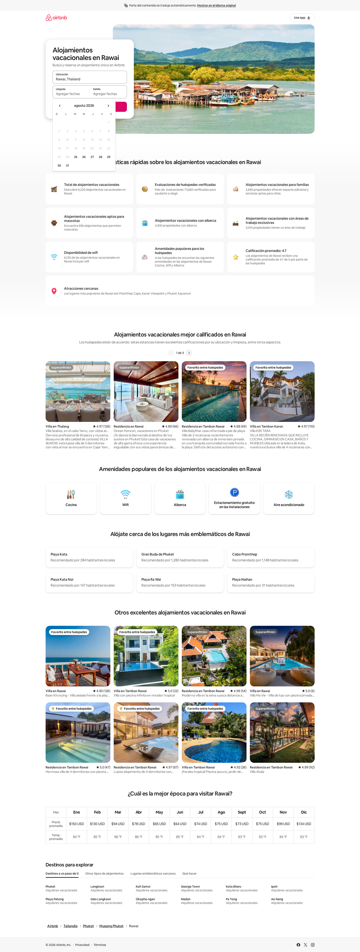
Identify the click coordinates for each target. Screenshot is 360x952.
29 (108, 157)
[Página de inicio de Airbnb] (56, 17)
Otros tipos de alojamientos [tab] (104, 873)
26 (84, 157)
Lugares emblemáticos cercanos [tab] (153, 873)
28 (100, 157)
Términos (100, 945)
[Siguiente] (189, 353)
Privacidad (82, 945)
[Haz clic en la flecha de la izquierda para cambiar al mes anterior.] (60, 105)
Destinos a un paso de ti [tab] (62, 873)
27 (92, 157)
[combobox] (90, 79)
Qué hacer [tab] (189, 873)
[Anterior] (171, 353)
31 (67, 165)
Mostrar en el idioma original (216, 5)
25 (75, 157)
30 (59, 165)
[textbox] (71, 93)
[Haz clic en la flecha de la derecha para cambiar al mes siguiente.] (108, 105)
